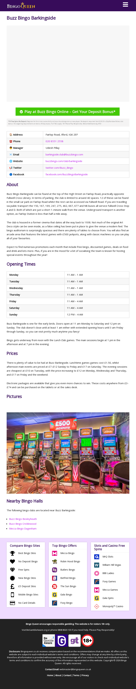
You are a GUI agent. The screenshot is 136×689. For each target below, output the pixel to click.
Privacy (85, 675)
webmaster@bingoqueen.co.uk (75, 669)
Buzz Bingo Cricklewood (22, 523)
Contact (67, 675)
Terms (76, 675)
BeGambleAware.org (36, 629)
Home (50, 675)
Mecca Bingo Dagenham (22, 528)
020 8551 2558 (54, 141)
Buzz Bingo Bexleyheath (23, 519)
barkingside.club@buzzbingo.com (64, 154)
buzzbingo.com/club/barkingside (64, 161)
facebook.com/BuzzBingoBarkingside (67, 174)
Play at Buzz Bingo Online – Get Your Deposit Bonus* (70, 111)
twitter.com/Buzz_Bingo (59, 167)
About (58, 675)
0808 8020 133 (64, 629)
